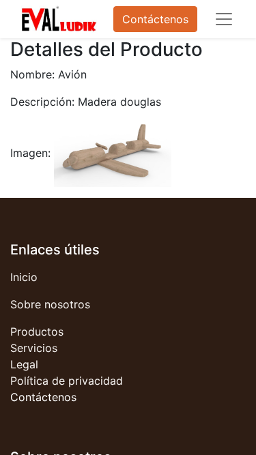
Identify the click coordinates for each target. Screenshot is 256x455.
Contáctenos (155, 19)
